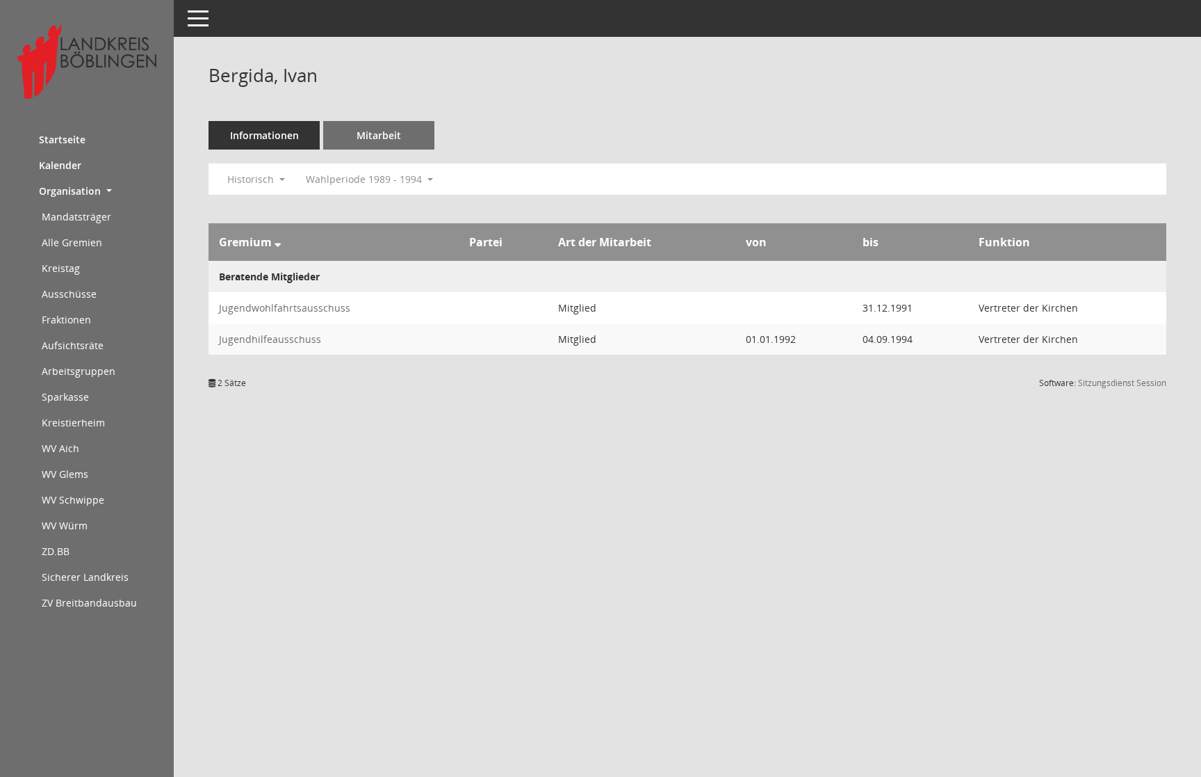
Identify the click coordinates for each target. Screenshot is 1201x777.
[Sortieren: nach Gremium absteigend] (278, 242)
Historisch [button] (252, 179)
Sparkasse (65, 396)
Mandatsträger (76, 216)
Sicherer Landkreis (85, 577)
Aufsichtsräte (73, 345)
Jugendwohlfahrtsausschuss (284, 307)
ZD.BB (56, 551)
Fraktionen (66, 319)
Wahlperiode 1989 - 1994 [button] (365, 179)
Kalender (60, 165)
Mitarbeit (379, 135)
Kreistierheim (73, 422)
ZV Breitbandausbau (89, 602)
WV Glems (65, 474)
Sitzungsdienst (1122, 383)
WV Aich (60, 448)
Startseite (62, 139)
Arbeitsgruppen (78, 371)
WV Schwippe (73, 499)
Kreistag (61, 268)
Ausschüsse (69, 294)
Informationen (264, 135)
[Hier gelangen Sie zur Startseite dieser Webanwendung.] (87, 61)
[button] (87, 191)
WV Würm (65, 525)
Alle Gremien (72, 242)
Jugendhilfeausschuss (270, 339)
